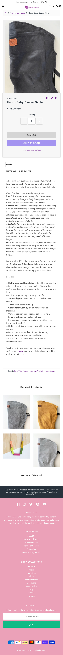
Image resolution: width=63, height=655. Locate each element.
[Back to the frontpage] (6, 13)
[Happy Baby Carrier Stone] (46, 449)
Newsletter (31, 548)
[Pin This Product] (56, 98)
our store (31, 566)
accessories (31, 586)
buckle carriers (31, 579)
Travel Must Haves (17, 13)
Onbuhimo (31, 582)
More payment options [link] (31, 149)
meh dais (31, 576)
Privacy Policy (31, 542)
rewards (31, 595)
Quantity (31, 114)
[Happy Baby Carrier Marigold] (46, 411)
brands (31, 592)
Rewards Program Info (31, 552)
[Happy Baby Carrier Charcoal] (16, 411)
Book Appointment (31, 539)
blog (21, 351)
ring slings (31, 572)
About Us (31, 535)
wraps (31, 569)
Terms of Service (31, 545)
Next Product (50, 371)
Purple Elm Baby (39, 650)
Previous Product (36, 371)
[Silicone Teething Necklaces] (16, 445)
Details (9, 164)
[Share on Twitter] (52, 98)
